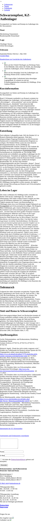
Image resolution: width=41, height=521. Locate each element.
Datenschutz (4, 505)
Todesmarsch (7, 287)
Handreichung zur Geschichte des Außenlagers (15, 59)
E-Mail (2, 455)
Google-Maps (4, 56)
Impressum (4, 507)
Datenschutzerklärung (18, 459)
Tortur (2, 268)
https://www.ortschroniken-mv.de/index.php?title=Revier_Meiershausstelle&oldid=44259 (15, 400)
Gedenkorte (8, 8)
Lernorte (7, 10)
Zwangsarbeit (4, 206)
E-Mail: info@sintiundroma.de (10, 483)
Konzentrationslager (29, 150)
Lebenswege (8, 4)
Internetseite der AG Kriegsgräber (11, 428)
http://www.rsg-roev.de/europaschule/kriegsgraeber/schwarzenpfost (17, 370)
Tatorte (6, 6)
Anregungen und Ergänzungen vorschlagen (14, 436)
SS (7, 236)
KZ (32, 104)
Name (2, 452)
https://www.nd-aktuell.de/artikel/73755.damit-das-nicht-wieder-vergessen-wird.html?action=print (18, 355)
